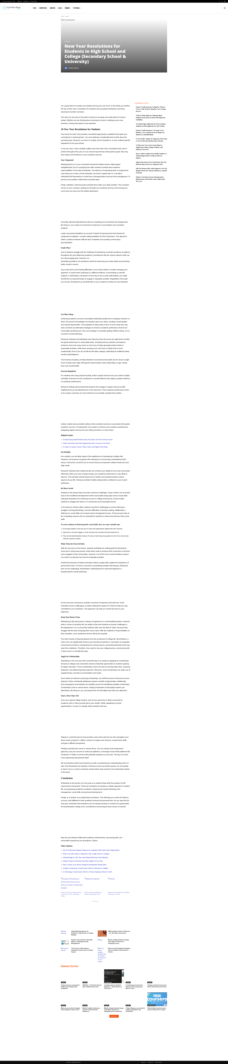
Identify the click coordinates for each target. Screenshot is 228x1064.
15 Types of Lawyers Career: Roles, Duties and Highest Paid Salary (85, 447)
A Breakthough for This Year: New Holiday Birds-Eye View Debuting (85, 857)
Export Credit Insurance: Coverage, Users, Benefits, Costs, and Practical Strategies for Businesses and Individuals (150, 132)
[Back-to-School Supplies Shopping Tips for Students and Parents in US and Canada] (102, 954)
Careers (67, 16)
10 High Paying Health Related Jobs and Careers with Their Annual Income (88, 439)
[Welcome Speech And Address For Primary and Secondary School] (95, 883)
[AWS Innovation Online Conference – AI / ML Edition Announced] (102, 933)
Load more (113, 1016)
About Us (143, 1062)
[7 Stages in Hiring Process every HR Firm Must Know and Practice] (157, 976)
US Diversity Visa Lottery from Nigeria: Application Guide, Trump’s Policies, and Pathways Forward (149, 147)
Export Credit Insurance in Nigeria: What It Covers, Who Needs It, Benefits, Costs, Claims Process (151, 109)
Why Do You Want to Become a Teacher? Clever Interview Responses (91, 1009)
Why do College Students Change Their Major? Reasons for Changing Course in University (114, 1009)
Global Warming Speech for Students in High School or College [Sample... (82, 933)
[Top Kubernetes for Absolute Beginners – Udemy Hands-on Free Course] (114, 976)
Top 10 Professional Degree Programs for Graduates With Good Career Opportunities (91, 850)
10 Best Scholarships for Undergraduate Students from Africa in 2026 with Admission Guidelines (150, 118)
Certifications (108, 982)
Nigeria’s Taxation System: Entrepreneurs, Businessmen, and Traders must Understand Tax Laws (150, 179)
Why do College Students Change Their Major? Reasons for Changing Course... (118, 941)
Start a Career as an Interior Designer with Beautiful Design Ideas (84, 865)
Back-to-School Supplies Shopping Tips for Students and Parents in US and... (119, 950)
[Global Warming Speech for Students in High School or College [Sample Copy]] (65, 933)
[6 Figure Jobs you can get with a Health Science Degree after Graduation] (71, 976)
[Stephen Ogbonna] (66, 68)
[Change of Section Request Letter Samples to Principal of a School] (119, 883)
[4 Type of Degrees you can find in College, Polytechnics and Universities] (135, 999)
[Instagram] (222, 1)
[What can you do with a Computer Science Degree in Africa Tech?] (71, 999)
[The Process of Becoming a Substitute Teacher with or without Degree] (65, 950)
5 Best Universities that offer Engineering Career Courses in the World (86, 443)
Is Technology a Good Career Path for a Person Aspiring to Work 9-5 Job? (87, 872)
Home (62, 16)
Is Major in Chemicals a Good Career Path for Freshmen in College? (85, 868)
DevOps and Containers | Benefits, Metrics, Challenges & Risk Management (82, 941)
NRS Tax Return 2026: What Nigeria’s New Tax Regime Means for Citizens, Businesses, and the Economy (151, 171)
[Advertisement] (95, 90)
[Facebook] (220, 1)
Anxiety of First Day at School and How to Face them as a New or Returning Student (71, 894)
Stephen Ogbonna (74, 68)
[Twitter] (225, 1)
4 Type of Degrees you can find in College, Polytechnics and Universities (135, 1009)
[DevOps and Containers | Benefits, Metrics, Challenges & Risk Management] (65, 942)
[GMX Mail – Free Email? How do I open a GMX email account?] (92, 976)
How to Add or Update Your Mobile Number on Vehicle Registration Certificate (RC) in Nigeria (151, 156)
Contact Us (150, 1062)
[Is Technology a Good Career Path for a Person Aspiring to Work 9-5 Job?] (135, 976)
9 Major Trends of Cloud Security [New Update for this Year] (83, 861)
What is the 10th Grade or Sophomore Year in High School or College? (86, 854)
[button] (224, 8)
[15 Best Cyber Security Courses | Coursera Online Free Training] (157, 999)
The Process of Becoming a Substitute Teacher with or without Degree (82, 950)
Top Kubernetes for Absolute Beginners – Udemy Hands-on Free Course (113, 986)
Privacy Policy (158, 1062)
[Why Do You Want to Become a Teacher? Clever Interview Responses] (92, 999)
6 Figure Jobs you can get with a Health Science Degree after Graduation (70, 986)
